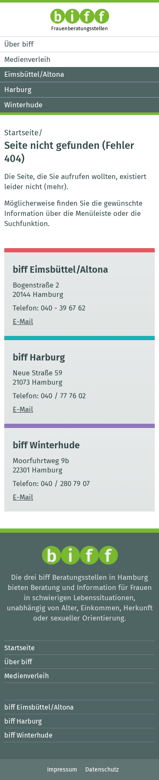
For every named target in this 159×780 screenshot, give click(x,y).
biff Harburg (39, 357)
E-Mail (23, 321)
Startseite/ (23, 132)
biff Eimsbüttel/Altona (60, 269)
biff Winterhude (46, 445)
